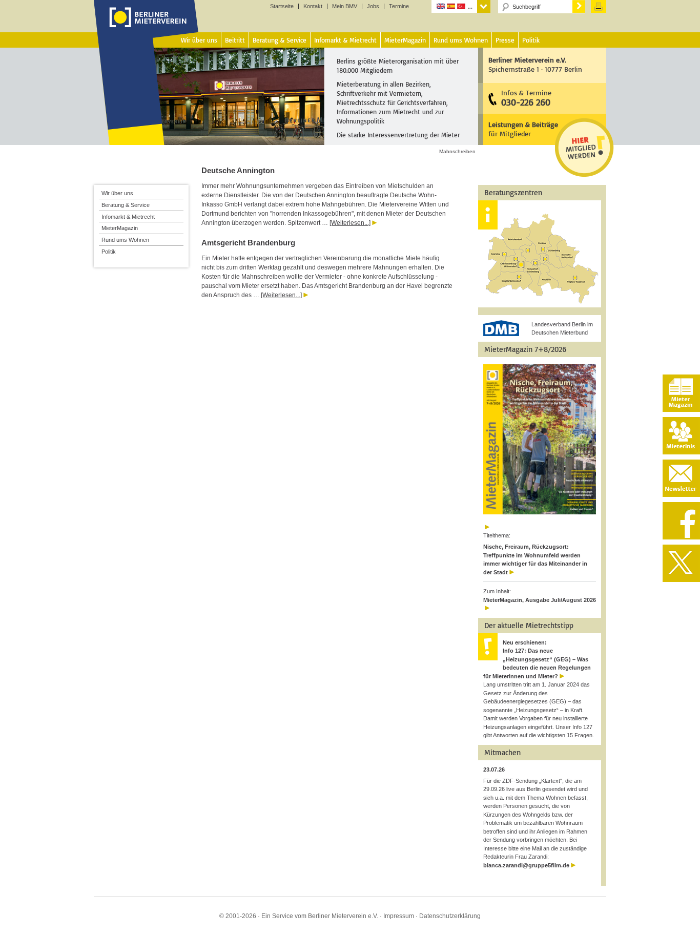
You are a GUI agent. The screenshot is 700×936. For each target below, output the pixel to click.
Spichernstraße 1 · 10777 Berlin (535, 64)
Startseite (282, 6)
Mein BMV (344, 6)
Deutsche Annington (238, 170)
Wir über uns (117, 193)
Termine (399, 6)
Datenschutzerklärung (450, 916)
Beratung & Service (125, 205)
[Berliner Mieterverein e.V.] (146, 27)
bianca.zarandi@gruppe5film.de (526, 865)
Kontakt (312, 6)
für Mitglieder (523, 129)
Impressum (398, 916)
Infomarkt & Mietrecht (128, 217)
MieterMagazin (119, 228)
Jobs (373, 6)
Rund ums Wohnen (125, 240)
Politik (108, 251)
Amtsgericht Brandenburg (248, 242)
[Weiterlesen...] (350, 222)
